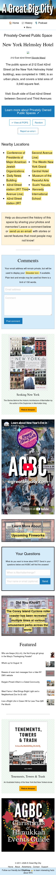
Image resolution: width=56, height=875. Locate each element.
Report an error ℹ (28, 131)
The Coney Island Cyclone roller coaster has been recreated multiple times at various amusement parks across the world (28, 620)
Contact (36, 866)
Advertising (26, 866)
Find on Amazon (28, 409)
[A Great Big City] (28, 10)
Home (10, 866)
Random (39, 122)
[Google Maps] (38, 57)
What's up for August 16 (11, 662)
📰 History (26, 23)
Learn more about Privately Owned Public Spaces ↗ (28, 111)
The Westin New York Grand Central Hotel (42, 166)
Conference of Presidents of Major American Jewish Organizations (16, 161)
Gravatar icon (32, 272)
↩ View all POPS (20, 122)
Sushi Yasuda (41, 185)
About (17, 866)
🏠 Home (14, 23)
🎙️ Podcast (41, 23)
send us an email (21, 231)
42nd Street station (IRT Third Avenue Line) (17, 189)
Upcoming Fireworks (28, 535)
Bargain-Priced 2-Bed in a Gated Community (20, 681)
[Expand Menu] (27, 27)
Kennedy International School (40, 193)
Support (44, 866)
